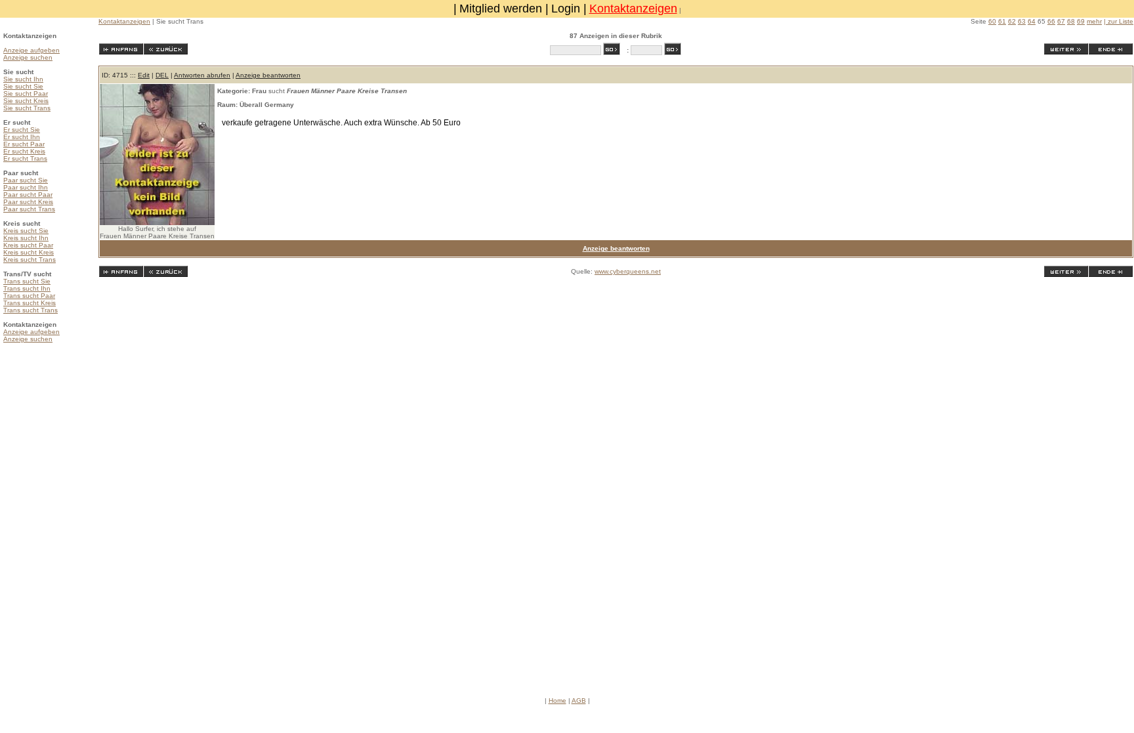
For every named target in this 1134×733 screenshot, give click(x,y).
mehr (1094, 21)
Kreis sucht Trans (29, 259)
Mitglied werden (500, 8)
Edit (144, 75)
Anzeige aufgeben (31, 50)
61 (1002, 21)
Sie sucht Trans (27, 108)
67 (1061, 21)
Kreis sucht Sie (26, 230)
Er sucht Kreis (24, 151)
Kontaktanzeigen (633, 8)
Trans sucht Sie (27, 281)
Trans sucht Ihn (27, 288)
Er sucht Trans (25, 158)
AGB (579, 700)
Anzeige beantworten (268, 75)
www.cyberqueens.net (628, 271)
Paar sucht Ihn (25, 187)
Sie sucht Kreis (26, 100)
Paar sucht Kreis (28, 201)
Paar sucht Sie (25, 180)
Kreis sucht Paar (28, 245)
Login (565, 8)
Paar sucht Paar (27, 194)
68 (1071, 21)
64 (1032, 21)
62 (1012, 21)
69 (1081, 21)
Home (557, 700)
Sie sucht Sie (23, 86)
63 (1022, 21)
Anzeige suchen (27, 57)
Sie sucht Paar (25, 93)
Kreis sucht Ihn (26, 237)
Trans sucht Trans (30, 310)
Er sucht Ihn (21, 136)
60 (992, 21)
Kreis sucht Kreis (28, 252)
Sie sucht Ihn (23, 79)
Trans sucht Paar (29, 295)
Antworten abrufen (202, 75)
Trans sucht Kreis (29, 302)
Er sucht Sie (21, 129)
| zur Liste (1118, 21)
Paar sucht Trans (29, 209)
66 (1051, 21)
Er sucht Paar (24, 144)
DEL (162, 75)
